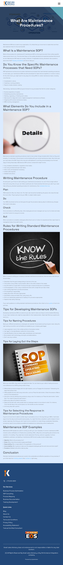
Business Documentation (11, 499)
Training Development (10, 502)
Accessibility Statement (11, 525)
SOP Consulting (8, 493)
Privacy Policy (7, 522)
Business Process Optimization (13, 491)
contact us (28, 458)
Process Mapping (9, 496)
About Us (6, 514)
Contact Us (7, 517)
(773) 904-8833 (11, 481)
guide (50, 303)
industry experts (18, 458)
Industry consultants (17, 60)
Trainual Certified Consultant (12, 528)
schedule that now (45, 186)
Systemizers (35, 559)
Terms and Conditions (10, 520)
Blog (4, 511)
